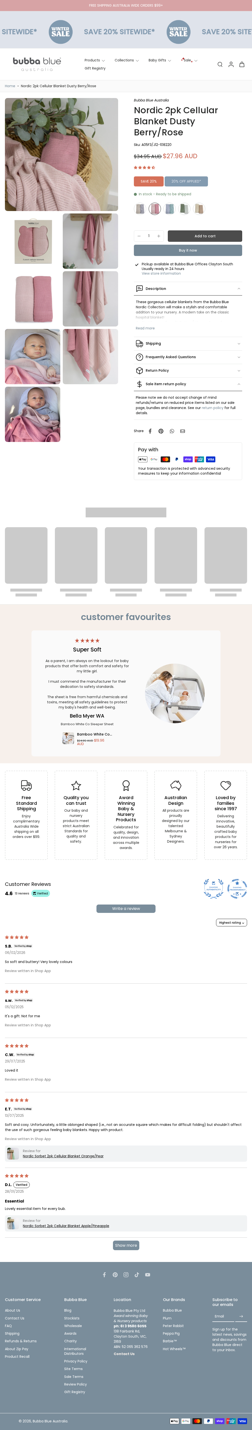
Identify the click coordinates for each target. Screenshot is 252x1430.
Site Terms (73, 1369)
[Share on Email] (182, 431)
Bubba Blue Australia (50, 1420)
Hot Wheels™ (174, 1348)
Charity (70, 1341)
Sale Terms (73, 1376)
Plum (167, 1318)
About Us (12, 1310)
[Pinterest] (115, 1274)
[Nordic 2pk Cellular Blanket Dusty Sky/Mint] (169, 209)
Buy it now (188, 250)
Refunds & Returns (21, 1341)
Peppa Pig (171, 1333)
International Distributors (75, 1351)
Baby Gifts (157, 60)
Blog (67, 1310)
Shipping (12, 1333)
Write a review (126, 908)
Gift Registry (95, 68)
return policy (212, 407)
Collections (124, 60)
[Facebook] (104, 1274)
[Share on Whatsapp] (171, 431)
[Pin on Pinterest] (161, 431)
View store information (161, 273)
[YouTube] (147, 1274)
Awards (70, 1333)
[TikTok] (136, 1274)
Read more (145, 328)
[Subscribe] (241, 1316)
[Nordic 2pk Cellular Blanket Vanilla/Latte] (199, 209)
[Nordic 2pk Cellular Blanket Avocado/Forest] (184, 209)
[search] (220, 64)
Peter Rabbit (173, 1326)
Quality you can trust (76, 800)
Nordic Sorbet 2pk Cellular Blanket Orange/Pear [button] (63, 1156)
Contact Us (14, 1318)
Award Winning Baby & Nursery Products (126, 808)
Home (10, 86)
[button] (144, 167)
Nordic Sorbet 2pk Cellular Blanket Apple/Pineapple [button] (66, 1225)
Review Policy (75, 1384)
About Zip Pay (16, 1348)
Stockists (71, 1318)
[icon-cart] (241, 64)
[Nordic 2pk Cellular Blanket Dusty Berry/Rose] (155, 209)
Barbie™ (170, 1341)
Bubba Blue (172, 1310)
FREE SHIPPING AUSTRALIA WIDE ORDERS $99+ (126, 5)
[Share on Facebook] (150, 431)
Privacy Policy (75, 1361)
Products (92, 60)
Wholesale (73, 1326)
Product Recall (17, 1356)
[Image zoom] (61, 154)
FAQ (8, 1326)
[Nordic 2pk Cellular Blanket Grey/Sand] (140, 209)
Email (219, 1316)
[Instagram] (126, 1274)
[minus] (139, 236)
